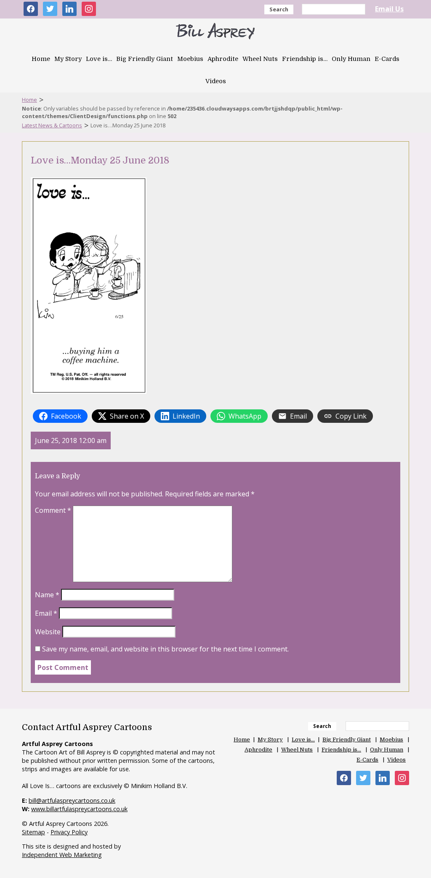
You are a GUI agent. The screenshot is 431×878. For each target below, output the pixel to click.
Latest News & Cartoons (52, 125)
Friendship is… (304, 58)
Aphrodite (223, 58)
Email (46, 613)
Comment (53, 510)
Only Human (351, 58)
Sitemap (33, 832)
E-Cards (387, 58)
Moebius (190, 58)
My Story (68, 58)
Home (41, 58)
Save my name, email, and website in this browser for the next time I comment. (165, 649)
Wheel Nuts (260, 58)
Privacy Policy (69, 832)
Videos (215, 81)
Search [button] (278, 9)
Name (47, 594)
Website (48, 631)
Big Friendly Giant (144, 58)
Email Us (389, 8)
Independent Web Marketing (62, 855)
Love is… (99, 58)
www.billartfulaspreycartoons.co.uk (79, 809)
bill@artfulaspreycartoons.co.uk (72, 800)
